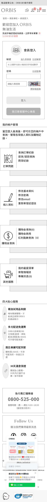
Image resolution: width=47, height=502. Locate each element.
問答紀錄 (23, 160)
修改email (24, 199)
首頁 (5, 18)
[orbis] (8, 10)
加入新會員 (26, 59)
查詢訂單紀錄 (26, 152)
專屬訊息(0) (25, 276)
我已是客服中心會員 (23, 111)
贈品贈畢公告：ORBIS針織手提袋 (16, 2)
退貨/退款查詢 (26, 156)
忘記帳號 (36, 59)
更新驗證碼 (35, 89)
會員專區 (13, 18)
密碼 (8, 71)
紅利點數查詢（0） (29, 237)
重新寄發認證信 (27, 203)
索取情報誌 (24, 272)
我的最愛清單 (26, 268)
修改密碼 (23, 195)
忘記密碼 (36, 71)
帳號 (8, 59)
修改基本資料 (26, 191)
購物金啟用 (24, 233)
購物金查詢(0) (26, 229)
